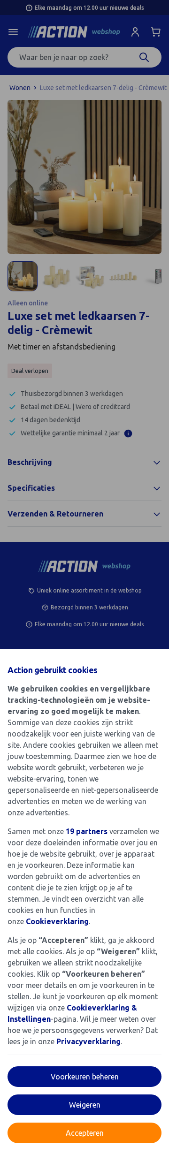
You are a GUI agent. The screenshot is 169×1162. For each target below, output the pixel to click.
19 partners (87, 831)
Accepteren (85, 1133)
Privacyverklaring (88, 1041)
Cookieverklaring (57, 921)
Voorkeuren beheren (85, 1076)
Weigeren (84, 1105)
